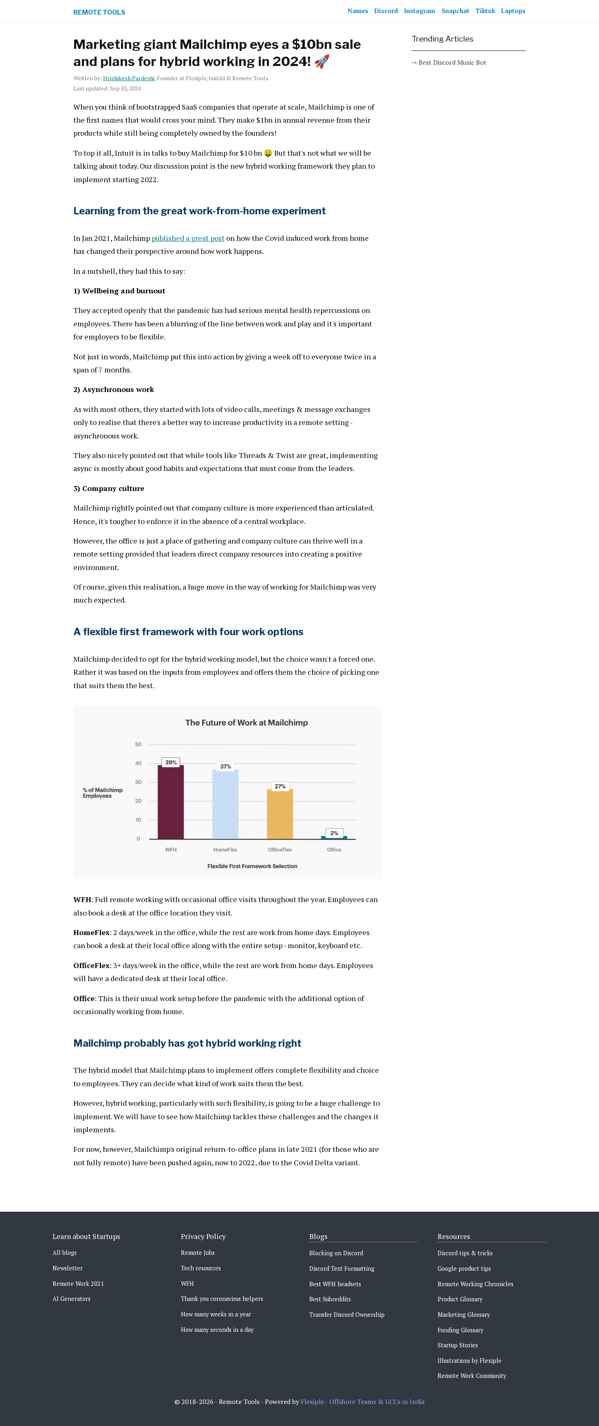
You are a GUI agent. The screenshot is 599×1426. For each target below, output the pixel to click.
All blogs (65, 1253)
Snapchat (455, 11)
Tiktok (485, 11)
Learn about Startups (86, 1236)
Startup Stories (458, 1345)
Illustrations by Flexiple (470, 1360)
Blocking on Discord (336, 1253)
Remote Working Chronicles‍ (475, 1284)
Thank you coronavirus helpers (222, 1299)
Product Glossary (460, 1299)
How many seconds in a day (217, 1330)
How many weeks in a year (216, 1314)
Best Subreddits (330, 1299)
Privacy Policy (203, 1236)
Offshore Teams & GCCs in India (377, 1401)
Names (358, 11)
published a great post (188, 238)
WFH (187, 1283)
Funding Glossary (460, 1330)
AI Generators (71, 1299)
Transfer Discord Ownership (347, 1314)
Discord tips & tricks (465, 1253)
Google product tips (464, 1268)
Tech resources (201, 1268)
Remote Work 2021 (78, 1283)
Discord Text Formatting (341, 1268)
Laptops (513, 11)
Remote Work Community (472, 1376)
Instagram (419, 11)
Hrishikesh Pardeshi (128, 78)
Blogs (318, 1236)
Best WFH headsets (335, 1284)
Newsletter (68, 1268)
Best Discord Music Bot (452, 62)
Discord (386, 11)
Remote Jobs (198, 1253)
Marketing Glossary (464, 1314)
